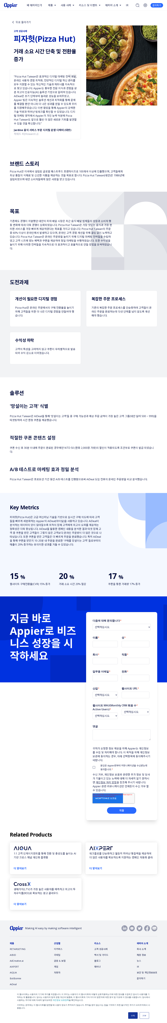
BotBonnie (15, 978)
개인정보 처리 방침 (106, 782)
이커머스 (58, 949)
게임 (56, 966)
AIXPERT (14, 966)
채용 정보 (141, 954)
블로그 (97, 960)
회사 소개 (141, 949)
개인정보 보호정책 (61, 1000)
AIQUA (13, 972)
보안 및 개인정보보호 (147, 972)
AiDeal (13, 984)
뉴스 (139, 960)
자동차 (57, 972)
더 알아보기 (20, 868)
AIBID (13, 954)
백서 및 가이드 (101, 954)
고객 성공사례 (101, 949)
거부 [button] (144, 1015)
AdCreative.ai (16, 960)
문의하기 (156, 5)
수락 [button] (133, 1015)
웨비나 (97, 966)
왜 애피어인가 (34, 5)
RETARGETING (17, 949)
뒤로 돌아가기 (23, 22)
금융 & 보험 (60, 960)
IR (127, 5)
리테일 (57, 954)
